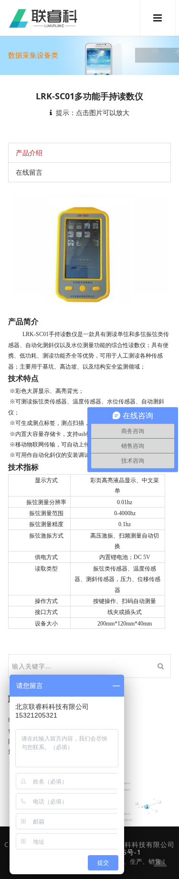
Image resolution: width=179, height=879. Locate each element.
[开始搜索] (160, 666)
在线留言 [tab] (29, 172)
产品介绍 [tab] (29, 152)
